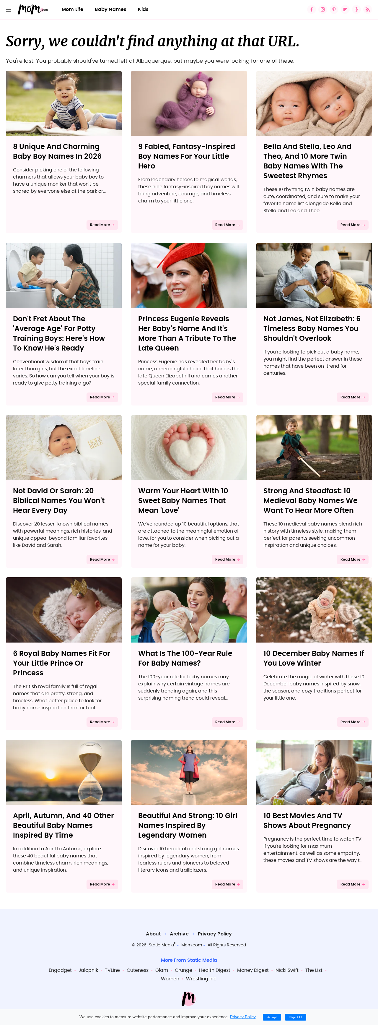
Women (170, 979)
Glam (161, 970)
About (153, 934)
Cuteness (138, 970)
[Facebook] (311, 9)
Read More (100, 225)
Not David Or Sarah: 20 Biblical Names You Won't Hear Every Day (59, 501)
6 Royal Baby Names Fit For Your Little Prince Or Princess (61, 663)
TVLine (112, 970)
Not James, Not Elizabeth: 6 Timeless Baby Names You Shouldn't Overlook (312, 329)
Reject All (295, 1017)
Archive (179, 934)
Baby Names (110, 9)
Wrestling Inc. (201, 979)
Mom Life (73, 9)
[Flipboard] (345, 9)
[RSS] (367, 9)
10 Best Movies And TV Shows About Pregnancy (307, 820)
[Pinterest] (334, 9)
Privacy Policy (215, 934)
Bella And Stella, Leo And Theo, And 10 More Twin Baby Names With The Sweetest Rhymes (307, 161)
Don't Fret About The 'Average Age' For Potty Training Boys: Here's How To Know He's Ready (59, 334)
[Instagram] (322, 9)
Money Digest (253, 970)
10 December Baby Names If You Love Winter (313, 658)
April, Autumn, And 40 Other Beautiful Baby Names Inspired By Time (63, 825)
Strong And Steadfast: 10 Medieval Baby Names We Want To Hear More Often (310, 501)
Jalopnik (88, 970)
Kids (143, 9)
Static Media (161, 945)
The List (313, 970)
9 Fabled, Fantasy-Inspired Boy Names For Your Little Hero (186, 156)
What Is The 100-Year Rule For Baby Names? (185, 658)
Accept (272, 1017)
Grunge (183, 970)
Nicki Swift (287, 970)
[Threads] (356, 9)
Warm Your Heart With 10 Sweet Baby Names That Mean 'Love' (183, 501)
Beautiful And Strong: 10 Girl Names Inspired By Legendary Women (187, 825)
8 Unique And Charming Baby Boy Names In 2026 (57, 151)
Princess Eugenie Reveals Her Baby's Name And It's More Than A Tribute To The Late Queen (187, 334)
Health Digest (214, 970)
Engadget (60, 970)
